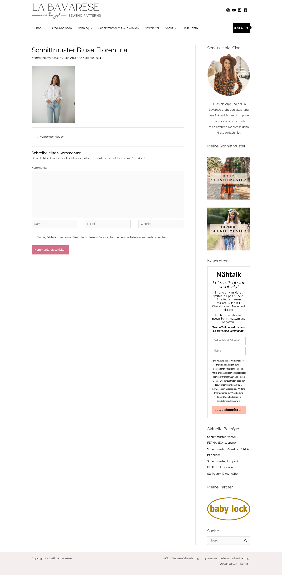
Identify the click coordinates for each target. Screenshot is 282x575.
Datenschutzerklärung (234, 558)
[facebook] (245, 10)
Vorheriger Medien (50, 136)
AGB (166, 558)
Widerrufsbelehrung (185, 558)
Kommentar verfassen (46, 58)
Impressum (209, 558)
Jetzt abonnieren (228, 410)
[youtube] (234, 10)
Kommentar (40, 167)
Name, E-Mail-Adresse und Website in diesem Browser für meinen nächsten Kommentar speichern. (103, 237)
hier (238, 132)
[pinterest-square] (240, 10)
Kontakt (245, 563)
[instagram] (228, 10)
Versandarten (228, 563)
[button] (43, 28)
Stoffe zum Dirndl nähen (223, 473)
